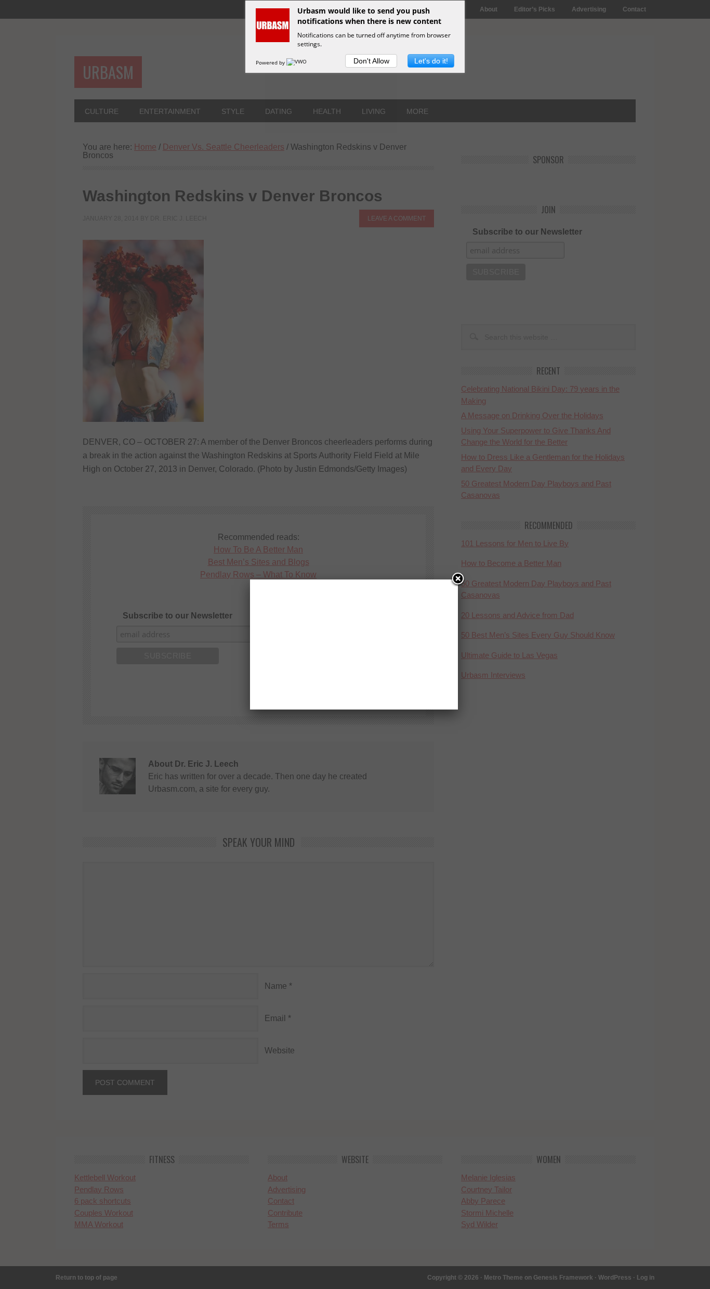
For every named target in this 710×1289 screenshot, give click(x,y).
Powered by (271, 62)
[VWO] (297, 62)
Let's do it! (431, 61)
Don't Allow (371, 61)
